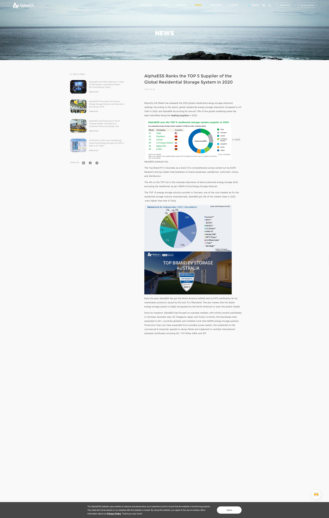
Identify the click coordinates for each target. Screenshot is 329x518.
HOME (74, 58)
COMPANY (181, 5)
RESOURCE (216, 5)
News (89, 58)
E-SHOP (234, 5)
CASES (163, 5)
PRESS (198, 5)
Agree (229, 509)
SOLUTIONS (146, 5)
